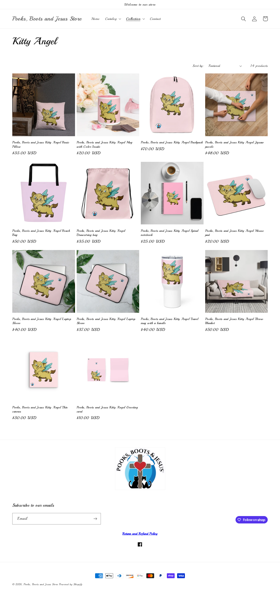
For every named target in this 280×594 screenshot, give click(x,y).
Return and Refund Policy (139, 534)
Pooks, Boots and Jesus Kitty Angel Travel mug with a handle (169, 321)
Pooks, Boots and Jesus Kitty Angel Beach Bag (41, 233)
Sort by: (198, 66)
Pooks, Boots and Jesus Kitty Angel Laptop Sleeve (41, 321)
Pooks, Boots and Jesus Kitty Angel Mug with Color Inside (104, 144)
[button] (112, 19)
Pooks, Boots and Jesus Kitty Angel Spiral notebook (169, 233)
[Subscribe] (95, 518)
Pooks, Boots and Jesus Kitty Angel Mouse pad (234, 233)
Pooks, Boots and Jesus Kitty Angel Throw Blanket (234, 321)
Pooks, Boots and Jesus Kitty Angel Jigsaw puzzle (234, 144)
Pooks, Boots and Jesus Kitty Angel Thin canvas (40, 409)
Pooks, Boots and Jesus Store (41, 584)
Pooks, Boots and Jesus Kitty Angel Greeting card (107, 409)
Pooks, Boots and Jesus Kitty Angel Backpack (172, 142)
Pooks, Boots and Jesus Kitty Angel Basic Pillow (40, 144)
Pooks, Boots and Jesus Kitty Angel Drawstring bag (101, 233)
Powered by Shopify (70, 584)
